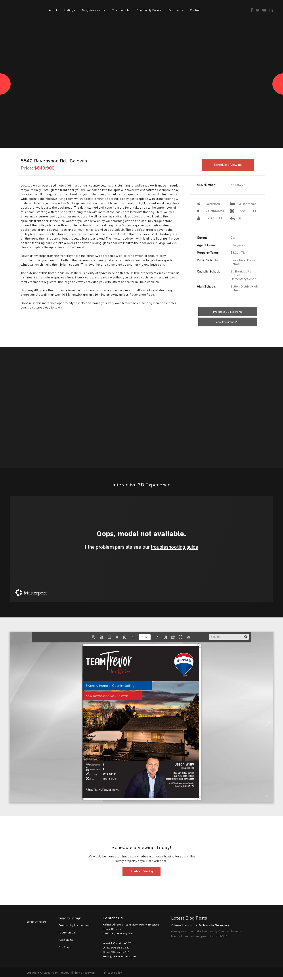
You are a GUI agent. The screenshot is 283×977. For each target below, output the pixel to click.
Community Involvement (74, 925)
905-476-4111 (120, 952)
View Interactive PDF (228, 322)
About (53, 10)
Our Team (64, 947)
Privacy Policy (113, 973)
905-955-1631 (120, 947)
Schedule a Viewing (228, 164)
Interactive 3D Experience (228, 311)
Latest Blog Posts (189, 918)
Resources (175, 10)
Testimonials (121, 10)
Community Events (149, 10)
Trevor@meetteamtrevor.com (119, 956)
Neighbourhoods (93, 10)
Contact (195, 10)
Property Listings (69, 918)
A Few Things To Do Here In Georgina (200, 925)
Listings (69, 10)
